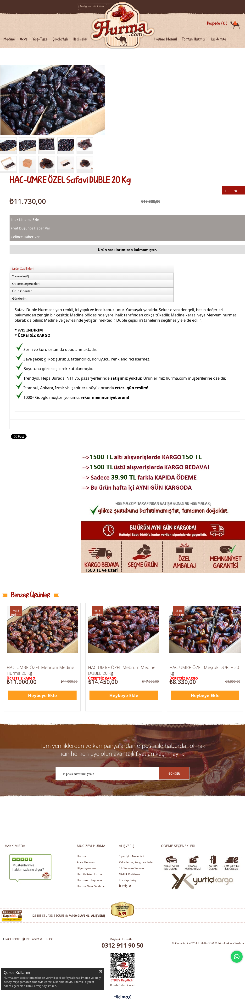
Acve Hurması (86, 862)
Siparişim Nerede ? (131, 856)
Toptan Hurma (193, 39)
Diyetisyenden (86, 868)
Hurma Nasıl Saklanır (91, 886)
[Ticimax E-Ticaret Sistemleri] (122, 997)
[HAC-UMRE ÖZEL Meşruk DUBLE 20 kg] (205, 629)
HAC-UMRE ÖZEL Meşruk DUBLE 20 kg (204, 670)
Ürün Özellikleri (22, 268)
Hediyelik (80, 39)
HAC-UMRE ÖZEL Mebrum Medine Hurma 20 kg (40, 670)
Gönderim (19, 298)
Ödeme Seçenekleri (25, 283)
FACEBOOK (12, 939)
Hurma (81, 856)
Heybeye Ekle (42, 695)
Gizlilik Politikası (129, 874)
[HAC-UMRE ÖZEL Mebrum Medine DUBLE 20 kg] (123, 629)
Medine (9, 39)
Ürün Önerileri (22, 291)
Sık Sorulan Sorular (131, 868)
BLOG (49, 939)
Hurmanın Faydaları (90, 880)
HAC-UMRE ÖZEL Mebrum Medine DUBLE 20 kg (122, 670)
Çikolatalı (60, 39)
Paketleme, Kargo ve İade (136, 862)
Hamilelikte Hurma (89, 874)
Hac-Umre (218, 39)
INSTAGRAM (34, 939)
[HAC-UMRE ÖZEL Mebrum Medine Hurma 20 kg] (42, 629)
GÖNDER (174, 773)
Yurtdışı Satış (127, 880)
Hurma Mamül (165, 39)
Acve (24, 39)
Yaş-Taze (40, 39)
